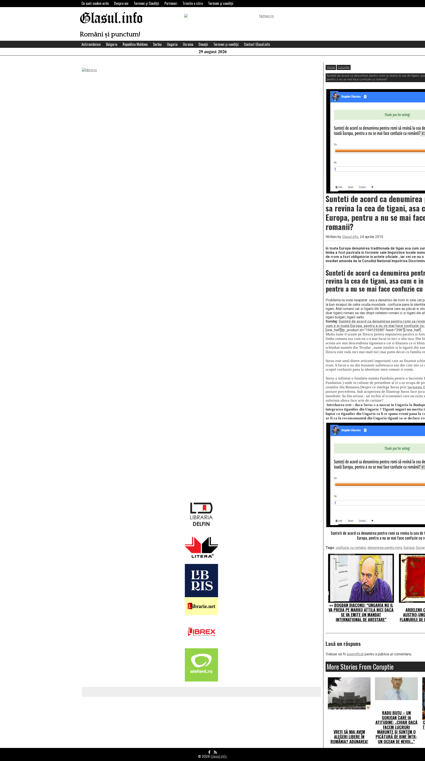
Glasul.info (111, 18)
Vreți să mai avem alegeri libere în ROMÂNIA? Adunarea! (349, 736)
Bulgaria (111, 44)
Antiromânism (91, 44)
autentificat (355, 654)
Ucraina (188, 44)
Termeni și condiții (220, 3)
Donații (203, 44)
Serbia (157, 44)
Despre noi (121, 3)
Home (331, 67)
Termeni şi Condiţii (146, 3)
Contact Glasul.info (257, 44)
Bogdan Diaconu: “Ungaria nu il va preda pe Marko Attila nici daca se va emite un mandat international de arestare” (361, 612)
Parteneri (170, 3)
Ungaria (172, 44)
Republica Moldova (135, 44)
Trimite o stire (193, 3)
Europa (409, 548)
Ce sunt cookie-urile (95, 3)
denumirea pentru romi (384, 548)
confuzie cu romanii (351, 548)
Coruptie (344, 67)
